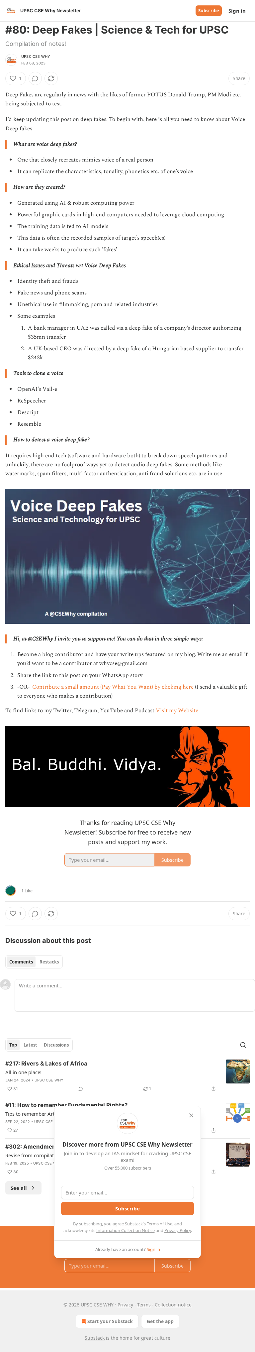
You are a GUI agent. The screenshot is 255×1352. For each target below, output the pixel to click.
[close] (191, 1115)
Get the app (160, 1321)
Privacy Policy (177, 1230)
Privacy (125, 1304)
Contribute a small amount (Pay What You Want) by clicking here (112, 687)
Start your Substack (110, 1321)
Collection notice (173, 1304)
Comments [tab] (21, 962)
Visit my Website (177, 710)
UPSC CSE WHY (35, 56)
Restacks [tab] (49, 962)
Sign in (237, 10)
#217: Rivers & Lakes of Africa (46, 1063)
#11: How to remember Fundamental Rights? (66, 1105)
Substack (95, 1338)
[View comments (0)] (35, 78)
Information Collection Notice (125, 1230)
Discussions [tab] (56, 1045)
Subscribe (208, 11)
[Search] (243, 1045)
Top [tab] (13, 1045)
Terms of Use (159, 1224)
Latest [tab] (30, 1045)
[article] (127, 1076)
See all (19, 1187)
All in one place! (23, 1072)
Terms (144, 1304)
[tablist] (34, 961)
